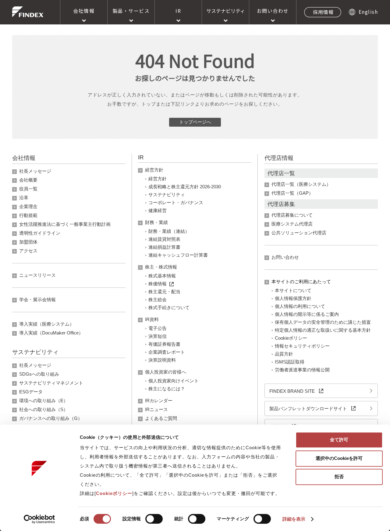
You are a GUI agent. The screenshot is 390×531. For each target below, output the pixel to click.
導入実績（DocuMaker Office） (51, 332)
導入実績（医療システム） (46, 324)
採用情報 (323, 12)
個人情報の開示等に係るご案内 (307, 314)
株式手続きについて (169, 307)
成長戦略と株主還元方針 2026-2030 (184, 186)
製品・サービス (131, 10)
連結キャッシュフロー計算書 (178, 255)
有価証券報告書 (164, 344)
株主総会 (157, 299)
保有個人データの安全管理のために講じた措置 (323, 322)
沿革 (23, 197)
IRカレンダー (158, 400)
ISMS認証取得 (289, 361)
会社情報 (83, 10)
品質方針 (284, 353)
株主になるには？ (166, 388)
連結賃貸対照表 (164, 239)
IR (178, 10)
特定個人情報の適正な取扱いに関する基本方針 (323, 330)
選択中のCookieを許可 (339, 458)
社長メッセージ (35, 171)
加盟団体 (28, 241)
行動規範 (28, 215)
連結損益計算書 (164, 247)
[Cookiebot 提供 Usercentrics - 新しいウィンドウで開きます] (39, 519)
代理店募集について (292, 215)
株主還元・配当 (164, 291)
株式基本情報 (162, 275)
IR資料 (152, 319)
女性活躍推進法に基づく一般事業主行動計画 (65, 224)
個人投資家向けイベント (173, 380)
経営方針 (154, 169)
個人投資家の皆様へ (165, 371)
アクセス (28, 250)
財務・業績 (156, 222)
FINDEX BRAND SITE (292, 391)
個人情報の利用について (300, 306)
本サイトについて (293, 290)
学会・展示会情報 (37, 299)
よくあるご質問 (161, 418)
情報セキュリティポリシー (302, 346)
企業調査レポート (166, 352)
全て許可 (339, 439)
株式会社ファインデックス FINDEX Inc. (27, 11)
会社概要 (28, 179)
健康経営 (157, 210)
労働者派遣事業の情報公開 (302, 369)
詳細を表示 (294, 519)
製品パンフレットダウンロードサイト (308, 408)
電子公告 (157, 328)
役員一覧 (28, 188)
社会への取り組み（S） (43, 409)
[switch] (154, 519)
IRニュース (156, 409)
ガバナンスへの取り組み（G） (50, 418)
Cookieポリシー (291, 338)
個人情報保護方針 (293, 298)
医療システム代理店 (292, 223)
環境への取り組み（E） (43, 400)
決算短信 (157, 336)
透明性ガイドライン (39, 233)
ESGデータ (31, 391)
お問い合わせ (273, 10)
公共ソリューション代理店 (298, 232)
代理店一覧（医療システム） (301, 184)
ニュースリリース (37, 275)
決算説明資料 (162, 360)
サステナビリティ (225, 10)
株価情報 (157, 283)
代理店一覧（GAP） (292, 193)
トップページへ (195, 122)
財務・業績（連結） (169, 231)
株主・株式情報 (161, 266)
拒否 (339, 476)
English (368, 11)
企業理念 (28, 206)
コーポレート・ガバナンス (175, 202)
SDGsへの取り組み (39, 374)
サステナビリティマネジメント (51, 382)
